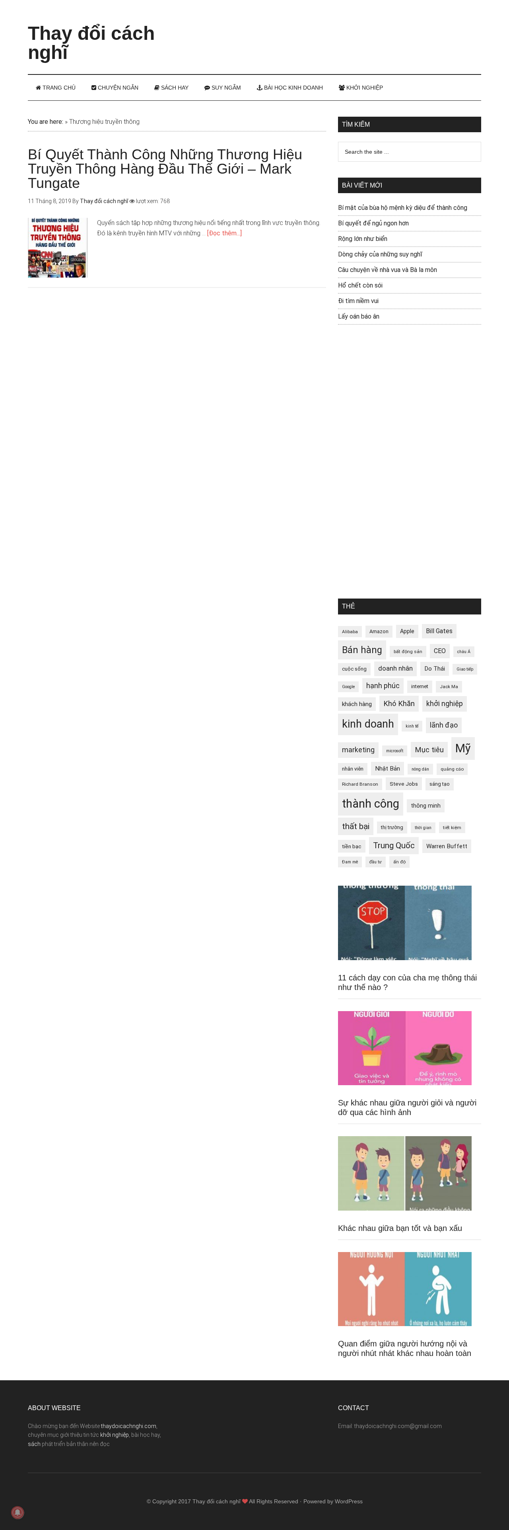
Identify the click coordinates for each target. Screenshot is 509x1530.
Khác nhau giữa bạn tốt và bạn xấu (400, 1228)
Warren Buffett (446, 846)
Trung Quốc (394, 845)
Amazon (379, 631)
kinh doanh (368, 724)
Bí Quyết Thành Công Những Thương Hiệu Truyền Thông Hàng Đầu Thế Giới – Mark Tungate (165, 168)
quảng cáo (452, 769)
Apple (407, 631)
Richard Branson (360, 784)
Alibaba (350, 631)
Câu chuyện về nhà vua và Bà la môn (387, 270)
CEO (440, 651)
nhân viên (352, 769)
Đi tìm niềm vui (358, 301)
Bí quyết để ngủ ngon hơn (373, 223)
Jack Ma (449, 686)
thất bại (355, 826)
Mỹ (463, 748)
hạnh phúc (383, 686)
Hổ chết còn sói (360, 285)
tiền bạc (351, 846)
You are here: (45, 121)
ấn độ (399, 862)
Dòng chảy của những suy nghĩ (380, 254)
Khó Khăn (399, 703)
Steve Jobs (404, 784)
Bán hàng (362, 649)
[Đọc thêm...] (224, 233)
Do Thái (434, 668)
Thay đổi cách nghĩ (91, 43)
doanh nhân (395, 668)
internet (419, 686)
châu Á (463, 651)
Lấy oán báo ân (358, 316)
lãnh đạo (444, 725)
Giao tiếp (465, 669)
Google (348, 686)
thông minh (426, 805)
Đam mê (350, 862)
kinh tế (412, 726)
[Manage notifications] (17, 1512)
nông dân (420, 769)
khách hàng (357, 704)
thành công (370, 803)
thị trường (392, 827)
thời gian (423, 827)
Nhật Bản (387, 768)
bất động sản (408, 651)
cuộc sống (354, 669)
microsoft (394, 750)
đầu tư (375, 862)
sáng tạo (439, 784)
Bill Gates (439, 631)
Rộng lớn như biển (362, 239)
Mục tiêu (429, 749)
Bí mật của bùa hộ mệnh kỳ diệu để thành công (402, 207)
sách (34, 1444)
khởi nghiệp (444, 704)
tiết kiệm (452, 827)
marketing (358, 750)
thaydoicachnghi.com (128, 1426)
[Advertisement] (336, 30)
